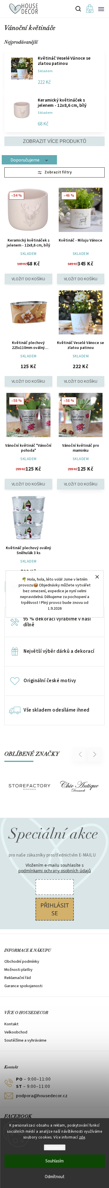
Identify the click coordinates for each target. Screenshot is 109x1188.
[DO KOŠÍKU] (28, 313)
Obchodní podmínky (21, 961)
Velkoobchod (15, 1032)
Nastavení (54, 1147)
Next (95, 754)
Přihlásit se (54, 909)
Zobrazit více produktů (54, 141)
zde (82, 1137)
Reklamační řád (17, 978)
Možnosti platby (18, 970)
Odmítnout (55, 1177)
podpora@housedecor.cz (41, 1096)
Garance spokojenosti (23, 986)
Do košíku (28, 279)
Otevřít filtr (54, 172)
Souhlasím (54, 1161)
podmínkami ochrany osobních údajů (54, 870)
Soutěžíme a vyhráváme (25, 1040)
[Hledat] (78, 9)
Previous (81, 754)
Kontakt (11, 1024)
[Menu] (101, 9)
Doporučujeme (25, 160)
